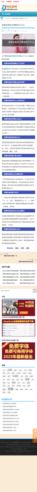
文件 (4, 379)
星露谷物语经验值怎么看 (27, 283)
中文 (4, 370)
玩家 (14, 382)
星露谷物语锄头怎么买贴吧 (28, 274)
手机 (26, 376)
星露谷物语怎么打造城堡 (10, 412)
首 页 (2, 1)
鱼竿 (26, 389)
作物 (15, 370)
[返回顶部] (35, 440)
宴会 (8, 68)
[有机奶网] (18, 7)
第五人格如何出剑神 (9, 283)
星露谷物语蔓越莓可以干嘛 (10, 277)
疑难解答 (17, 444)
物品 (4, 383)
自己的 (19, 386)
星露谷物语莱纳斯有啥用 (26, 261)
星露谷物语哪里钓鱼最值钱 (28, 277)
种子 (13, 386)
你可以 (20, 370)
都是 (17, 389)
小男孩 (18, 453)
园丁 (9, 376)
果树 (13, 379)
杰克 (8, 379)
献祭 (9, 382)
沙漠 (17, 379)
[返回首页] (35, 431)
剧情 (8, 373)
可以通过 (19, 373)
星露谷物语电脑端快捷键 (10, 280)
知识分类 (16, 1)
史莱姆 (24, 373)
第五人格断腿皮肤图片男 (27, 280)
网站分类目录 (28, 442)
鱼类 (31, 389)
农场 (30, 370)
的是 (24, 382)
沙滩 (18, 56)
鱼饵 (4, 392)
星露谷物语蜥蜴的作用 (9, 406)
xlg (7, 31)
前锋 (4, 373)
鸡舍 (9, 392)
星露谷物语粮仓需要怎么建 (10, 274)
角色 (29, 386)
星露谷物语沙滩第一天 (10, 256)
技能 (31, 376)
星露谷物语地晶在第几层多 (11, 421)
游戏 (27, 379)
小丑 (21, 376)
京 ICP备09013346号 (25, 444)
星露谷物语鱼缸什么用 (9, 427)
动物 (13, 373)
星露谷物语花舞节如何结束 (11, 424)
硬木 (9, 385)
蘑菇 (24, 385)
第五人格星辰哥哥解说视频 (10, 271)
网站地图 (11, 444)
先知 (25, 370)
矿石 (4, 386)
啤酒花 (29, 373)
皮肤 (28, 383)
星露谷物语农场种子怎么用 (11, 418)
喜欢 (4, 376)
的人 (19, 383)
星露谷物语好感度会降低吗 (28, 271)
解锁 (4, 389)
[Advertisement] (18, 473)
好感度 (15, 376)
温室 (22, 379)
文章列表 (9, 1)
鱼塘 (21, 389)
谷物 (13, 56)
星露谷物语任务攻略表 (9, 403)
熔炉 (33, 379)
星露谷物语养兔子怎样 (9, 430)
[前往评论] (35, 435)
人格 (9, 369)
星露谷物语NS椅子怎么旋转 (11, 409)
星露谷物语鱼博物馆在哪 (10, 415)
